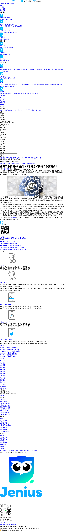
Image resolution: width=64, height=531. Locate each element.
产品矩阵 (2, 11)
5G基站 (7, 110)
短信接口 (2, 448)
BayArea (2, 362)
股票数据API (3, 429)
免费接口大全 (3, 439)
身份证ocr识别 (4, 411)
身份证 (12, 110)
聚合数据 (6, 169)
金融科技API (3, 443)
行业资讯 (2, 163)
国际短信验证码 (4, 412)
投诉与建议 (3, 373)
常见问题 (2, 371)
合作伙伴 (2, 103)
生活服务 (2, 238)
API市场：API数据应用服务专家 (9, 347)
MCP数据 (2, 384)
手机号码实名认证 (5, 405)
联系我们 (2, 395)
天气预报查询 (3, 420)
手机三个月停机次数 (5, 304)
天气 (26, 110)
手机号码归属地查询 (5, 426)
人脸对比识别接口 (5, 409)
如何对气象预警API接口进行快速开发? (10, 245)
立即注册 (2, 522)
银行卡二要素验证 (5, 414)
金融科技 (13, 238)
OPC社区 (2, 9)
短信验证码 (3, 399)
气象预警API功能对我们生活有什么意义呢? (12, 247)
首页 (1, 5)
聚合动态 (2, 101)
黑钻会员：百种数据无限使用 (8, 357)
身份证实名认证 (4, 401)
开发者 (2, 358)
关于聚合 (2, 99)
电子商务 (24, 238)
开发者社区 (3, 360)
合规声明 (2, 381)
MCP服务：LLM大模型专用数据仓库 (10, 349)
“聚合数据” (13, 217)
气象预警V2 (3, 283)
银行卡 (22, 110)
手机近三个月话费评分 (6, 340)
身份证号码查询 (4, 424)
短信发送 (2, 110)
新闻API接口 (3, 422)
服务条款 (2, 377)
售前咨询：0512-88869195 (8, 524)
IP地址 (2, 418)
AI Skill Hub (3, 386)
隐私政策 (2, 379)
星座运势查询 (3, 427)
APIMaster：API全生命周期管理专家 (10, 351)
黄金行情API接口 (4, 431)
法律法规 (2, 375)
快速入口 (2, 383)
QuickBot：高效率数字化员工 (8, 355)
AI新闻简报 (17, 110)
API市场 (2, 7)
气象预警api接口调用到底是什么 (9, 242)
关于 (1, 97)
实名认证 (38, 110)
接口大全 (18, 238)
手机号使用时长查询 (5, 407)
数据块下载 (3, 388)
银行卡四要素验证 (5, 403)
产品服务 (2, 345)
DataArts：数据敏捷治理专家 (8, 353)
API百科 (2, 105)
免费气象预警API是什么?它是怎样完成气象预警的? (21, 163)
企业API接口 (3, 437)
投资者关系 (3, 95)
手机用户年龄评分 (5, 322)
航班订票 (33, 110)
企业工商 (7, 238)
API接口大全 (3, 444)
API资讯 (2, 446)
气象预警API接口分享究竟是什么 (9, 243)
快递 (29, 110)
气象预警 (2, 265)
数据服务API (3, 435)
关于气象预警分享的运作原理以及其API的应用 (13, 249)
